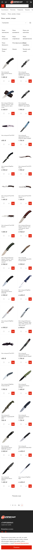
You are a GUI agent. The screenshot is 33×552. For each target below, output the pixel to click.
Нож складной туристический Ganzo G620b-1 (6, 478)
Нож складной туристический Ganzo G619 (6, 73)
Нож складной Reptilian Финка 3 (24, 290)
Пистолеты (12, 10)
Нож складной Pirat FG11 (7, 353)
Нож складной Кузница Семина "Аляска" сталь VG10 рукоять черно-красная (24, 227)
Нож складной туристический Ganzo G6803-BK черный (6, 447)
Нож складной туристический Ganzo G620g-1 (24, 385)
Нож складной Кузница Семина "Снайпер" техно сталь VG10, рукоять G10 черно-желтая (25, 323)
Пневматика (20, 10)
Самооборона (4, 10)
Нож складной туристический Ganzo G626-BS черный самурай (25, 354)
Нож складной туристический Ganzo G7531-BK (6, 291)
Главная (3, 14)
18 (18, 505)
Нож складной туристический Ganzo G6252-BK (24, 416)
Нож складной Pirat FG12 (7, 135)
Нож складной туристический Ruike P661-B (25, 447)
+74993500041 (7, 522)
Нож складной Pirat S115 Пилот (7, 196)
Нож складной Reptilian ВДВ (24, 477)
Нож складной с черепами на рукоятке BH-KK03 (7, 416)
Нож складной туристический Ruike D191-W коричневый (25, 259)
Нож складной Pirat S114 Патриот (25, 196)
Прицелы (27, 10)
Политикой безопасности (21, 543)
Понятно (16, 547)
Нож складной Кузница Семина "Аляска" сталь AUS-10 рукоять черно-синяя (7, 105)
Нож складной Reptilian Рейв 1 (7, 166)
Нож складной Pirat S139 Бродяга (7, 225)
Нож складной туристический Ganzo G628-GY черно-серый (24, 104)
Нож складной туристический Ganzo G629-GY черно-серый (24, 73)
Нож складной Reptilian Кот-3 (7, 321)
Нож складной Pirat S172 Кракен (25, 166)
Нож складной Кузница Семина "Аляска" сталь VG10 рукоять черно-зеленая (7, 260)
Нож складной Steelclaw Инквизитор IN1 (7, 384)
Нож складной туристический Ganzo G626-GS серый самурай (25, 137)
